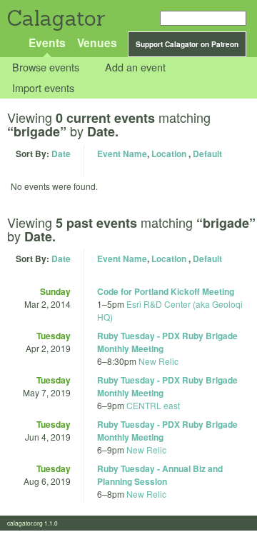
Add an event (135, 67)
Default (207, 153)
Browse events (45, 67)
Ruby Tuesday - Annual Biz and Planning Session (160, 475)
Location (168, 153)
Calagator (55, 18)
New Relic (158, 361)
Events (47, 42)
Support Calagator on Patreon (187, 44)
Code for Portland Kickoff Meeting (165, 291)
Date (61, 153)
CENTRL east (153, 405)
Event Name (122, 153)
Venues (97, 42)
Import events (43, 87)
